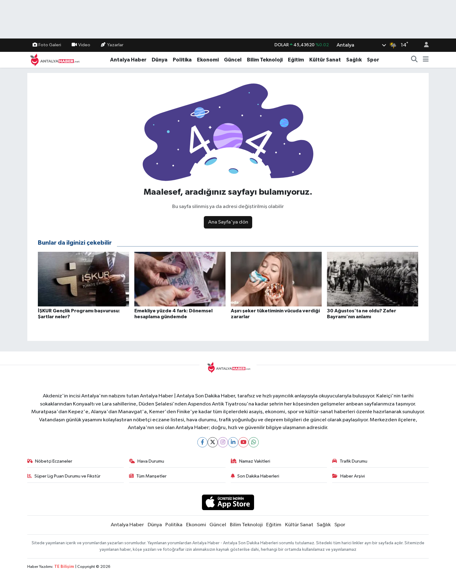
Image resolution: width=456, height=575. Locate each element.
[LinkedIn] (233, 442)
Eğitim (296, 59)
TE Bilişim (64, 567)
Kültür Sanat (325, 59)
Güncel (233, 59)
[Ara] (414, 60)
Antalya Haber (128, 59)
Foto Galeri (49, 45)
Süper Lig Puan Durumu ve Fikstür (67, 476)
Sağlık (354, 59)
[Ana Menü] (426, 60)
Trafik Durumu (353, 461)
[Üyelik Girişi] (424, 45)
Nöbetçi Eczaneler (53, 461)
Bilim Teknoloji (265, 59)
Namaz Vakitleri (254, 461)
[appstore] (228, 502)
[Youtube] (243, 442)
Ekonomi (208, 59)
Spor (373, 59)
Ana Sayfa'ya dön (228, 222)
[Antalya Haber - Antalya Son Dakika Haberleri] (54, 59)
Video (84, 45)
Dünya (160, 59)
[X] (213, 442)
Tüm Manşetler (151, 476)
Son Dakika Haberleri (258, 476)
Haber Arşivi (352, 476)
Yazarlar (115, 45)
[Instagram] (223, 442)
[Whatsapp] (253, 442)
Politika (182, 59)
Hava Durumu (150, 461)
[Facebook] (202, 442)
